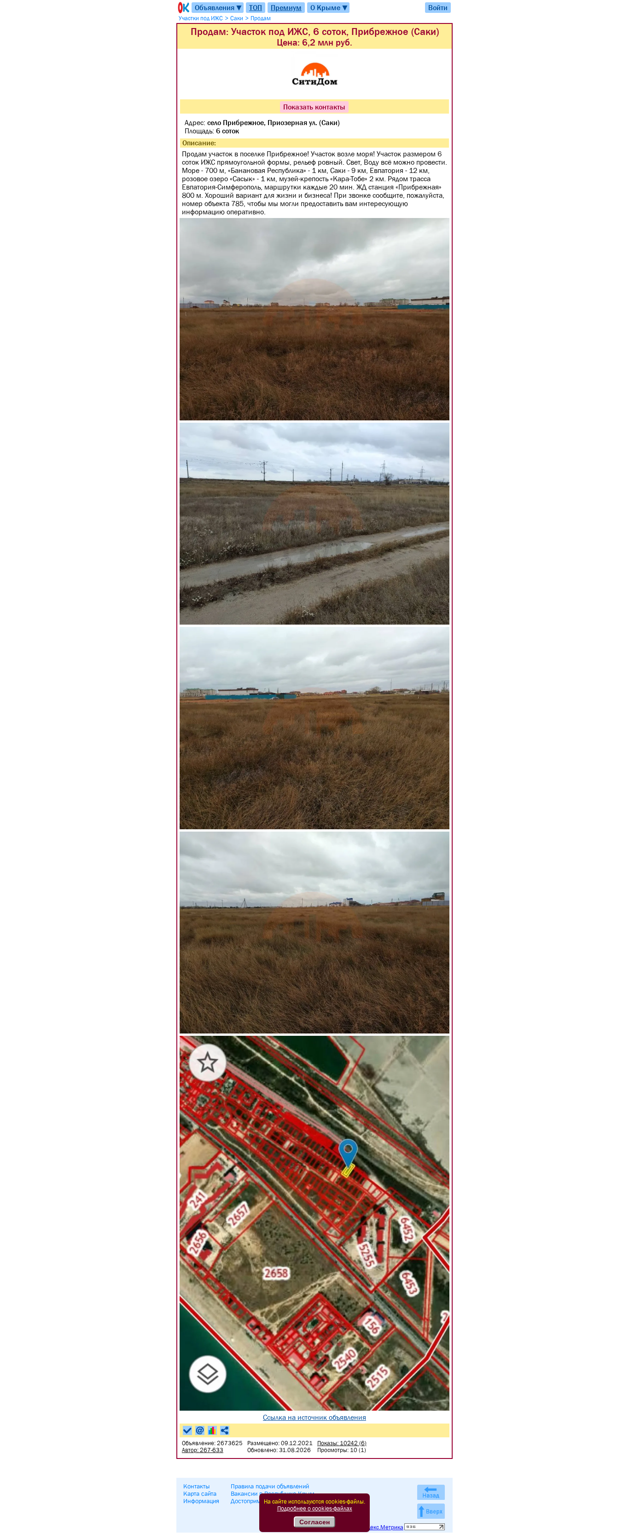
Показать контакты (314, 107)
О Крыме (329, 7)
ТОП (255, 7)
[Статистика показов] (212, 1430)
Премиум (286, 7)
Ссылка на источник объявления (314, 1417)
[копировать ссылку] (224, 1430)
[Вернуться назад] (431, 1492)
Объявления (219, 7)
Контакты (196, 1486)
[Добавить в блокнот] (187, 1430)
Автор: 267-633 (202, 1450)
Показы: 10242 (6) (342, 1443)
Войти (438, 7)
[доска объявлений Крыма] (182, 7)
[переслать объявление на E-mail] (199, 1430)
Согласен (314, 1522)
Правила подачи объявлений (270, 1486)
